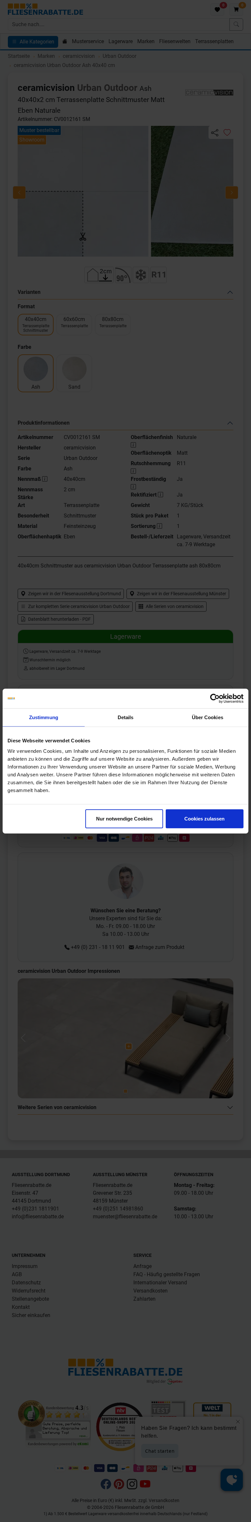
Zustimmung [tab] (43, 717)
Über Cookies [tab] (207, 717)
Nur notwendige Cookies (124, 818)
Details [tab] (126, 717)
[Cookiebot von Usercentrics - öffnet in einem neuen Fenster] (214, 698)
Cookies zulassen (204, 818)
